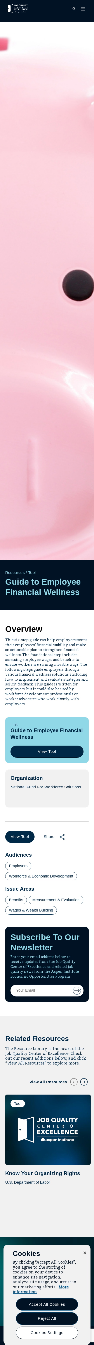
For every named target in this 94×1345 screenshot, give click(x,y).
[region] (47, 1295)
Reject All (47, 1318)
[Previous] (71, 1079)
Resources (15, 572)
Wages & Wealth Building (31, 910)
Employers (18, 866)
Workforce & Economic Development (41, 876)
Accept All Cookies (47, 1304)
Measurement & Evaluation (56, 900)
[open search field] (74, 9)
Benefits (16, 900)
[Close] (85, 1253)
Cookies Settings (47, 1333)
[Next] (81, 1079)
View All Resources (48, 1082)
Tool (32, 572)
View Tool (49, 753)
